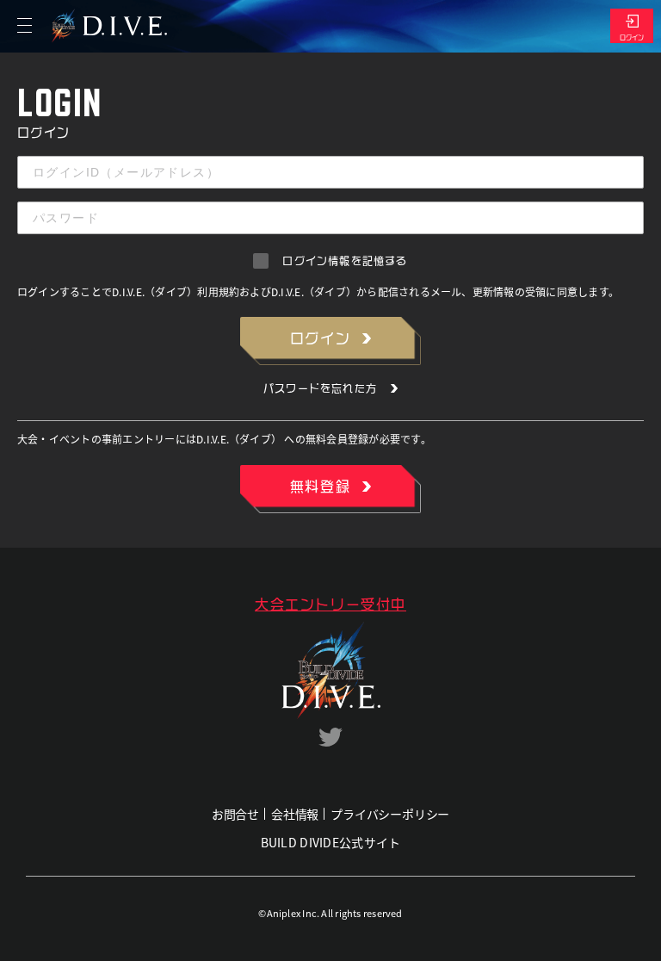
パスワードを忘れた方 (320, 388)
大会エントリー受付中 (330, 604)
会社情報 (294, 813)
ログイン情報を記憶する (344, 261)
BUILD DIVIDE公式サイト (331, 842)
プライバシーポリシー (389, 813)
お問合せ (235, 813)
